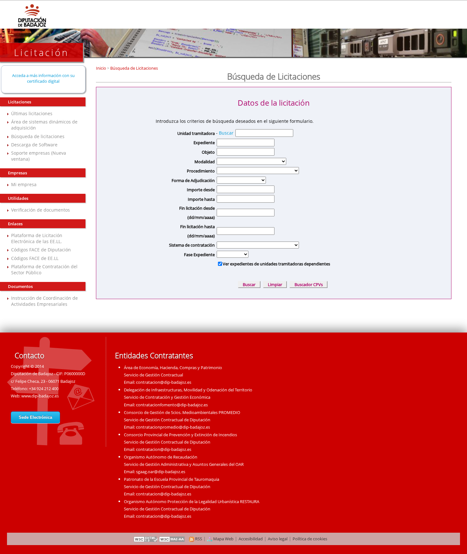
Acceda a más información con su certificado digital (43, 78)
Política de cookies (310, 539)
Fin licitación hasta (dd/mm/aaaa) (197, 231)
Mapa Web (223, 539)
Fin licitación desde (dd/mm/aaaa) (196, 212)
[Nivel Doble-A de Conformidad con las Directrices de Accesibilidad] (172, 539)
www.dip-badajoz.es (40, 396)
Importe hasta (201, 199)
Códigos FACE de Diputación (41, 250)
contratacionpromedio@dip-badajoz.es (173, 427)
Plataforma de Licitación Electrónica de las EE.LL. (36, 238)
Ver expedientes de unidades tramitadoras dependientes (276, 264)
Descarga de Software (34, 145)
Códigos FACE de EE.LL (34, 258)
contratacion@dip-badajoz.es (163, 382)
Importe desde (200, 190)
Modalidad (204, 162)
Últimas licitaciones (31, 113)
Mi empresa (24, 184)
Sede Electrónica (35, 417)
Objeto (208, 152)
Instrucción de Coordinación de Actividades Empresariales (44, 301)
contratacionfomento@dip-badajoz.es (172, 405)
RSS (198, 539)
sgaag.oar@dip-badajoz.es (160, 471)
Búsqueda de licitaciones (37, 136)
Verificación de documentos (40, 210)
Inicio (101, 68)
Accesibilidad (251, 539)
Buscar (226, 133)
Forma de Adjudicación (193, 180)
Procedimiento (200, 171)
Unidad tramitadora (195, 133)
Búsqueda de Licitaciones (133, 68)
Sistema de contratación (191, 245)
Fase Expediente (199, 254)
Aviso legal (278, 539)
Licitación (41, 52)
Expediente (203, 142)
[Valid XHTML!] (146, 539)
